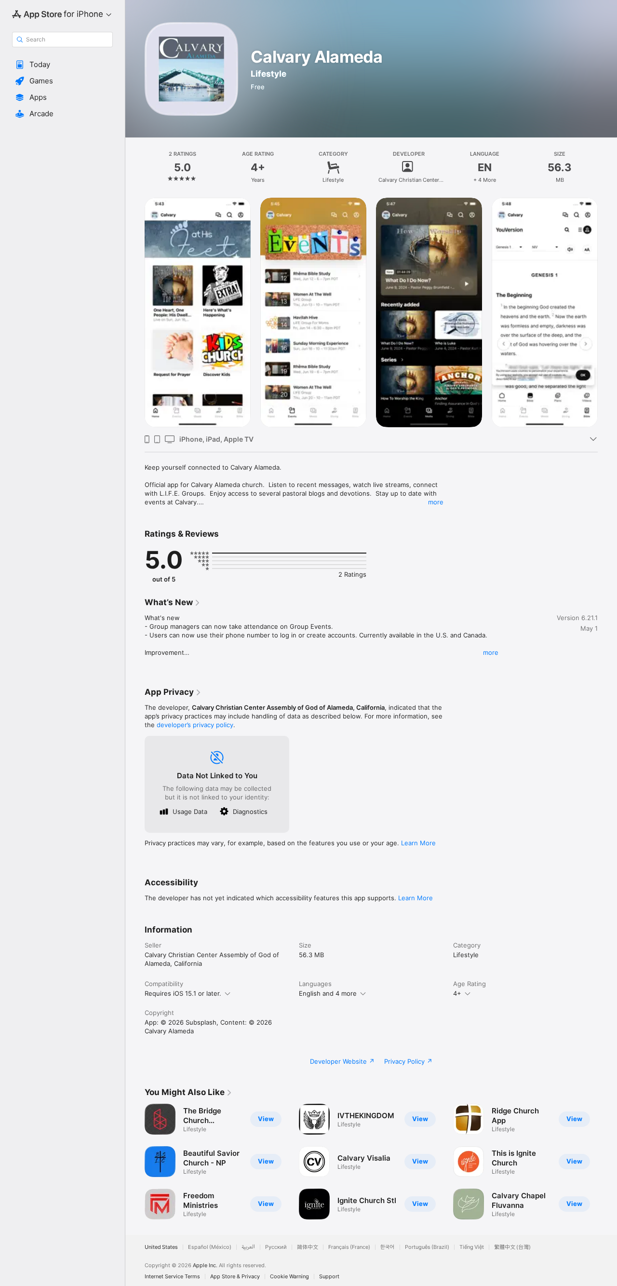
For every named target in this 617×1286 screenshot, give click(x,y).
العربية (248, 1247)
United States (161, 1247)
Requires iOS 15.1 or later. (183, 993)
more (435, 502)
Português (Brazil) (427, 1247)
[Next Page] (607, 1161)
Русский (276, 1247)
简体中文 (307, 1247)
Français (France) (349, 1247)
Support (329, 1276)
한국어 (387, 1247)
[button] (62, 64)
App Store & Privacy (235, 1276)
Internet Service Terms (172, 1276)
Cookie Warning (289, 1276)
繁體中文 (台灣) (512, 1247)
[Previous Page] (135, 1161)
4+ (457, 993)
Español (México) (209, 1247)
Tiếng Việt (471, 1247)
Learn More (418, 843)
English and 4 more (328, 993)
